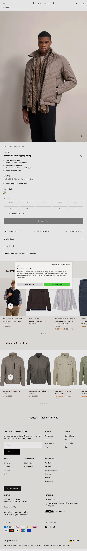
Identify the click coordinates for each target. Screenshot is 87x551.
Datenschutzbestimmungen (61, 264)
